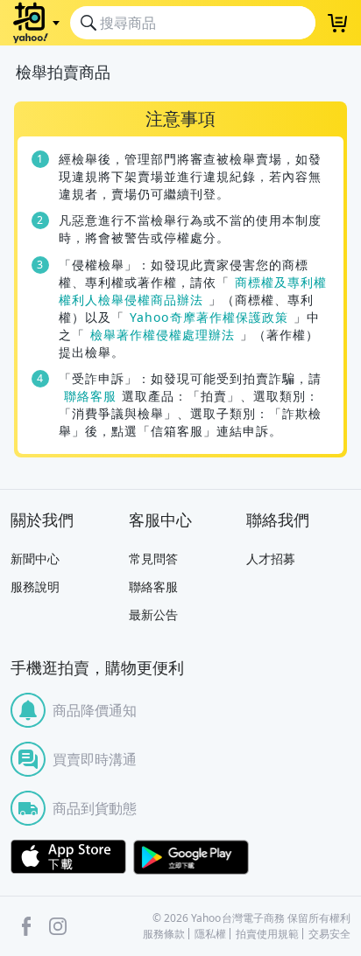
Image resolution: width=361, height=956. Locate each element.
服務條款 (164, 934)
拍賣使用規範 (267, 934)
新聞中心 (35, 558)
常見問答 (153, 558)
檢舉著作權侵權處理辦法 (162, 334)
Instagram (58, 926)
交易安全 (329, 934)
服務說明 (35, 586)
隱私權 (210, 934)
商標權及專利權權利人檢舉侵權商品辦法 (193, 291)
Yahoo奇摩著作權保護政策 (209, 317)
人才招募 (270, 558)
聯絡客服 (90, 395)
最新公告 (153, 614)
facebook (26, 926)
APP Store (68, 857)
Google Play (191, 857)
